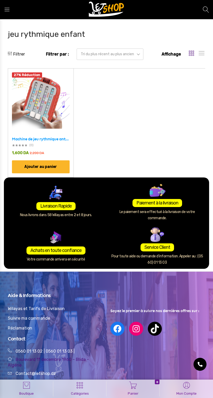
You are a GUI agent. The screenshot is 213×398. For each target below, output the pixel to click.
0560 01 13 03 (60, 351)
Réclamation (20, 328)
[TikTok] (155, 329)
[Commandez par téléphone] (200, 364)
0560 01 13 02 (29, 351)
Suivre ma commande (29, 318)
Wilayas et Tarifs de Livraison (36, 308)
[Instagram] (136, 329)
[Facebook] (117, 329)
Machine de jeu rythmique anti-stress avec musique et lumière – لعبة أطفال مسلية (41, 139)
